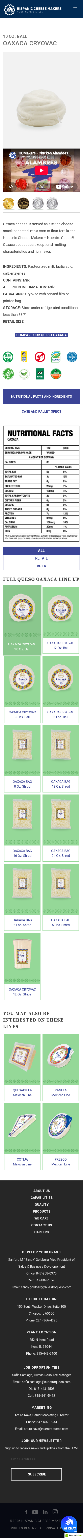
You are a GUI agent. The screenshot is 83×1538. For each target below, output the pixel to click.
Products (41, 1211)
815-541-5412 (45, 1396)
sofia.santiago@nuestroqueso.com (46, 1382)
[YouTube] (35, 1511)
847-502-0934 (46, 1422)
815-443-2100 (46, 1353)
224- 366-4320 (46, 1320)
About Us (41, 1191)
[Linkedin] (45, 1511)
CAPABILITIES (42, 1198)
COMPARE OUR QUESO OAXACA (41, 335)
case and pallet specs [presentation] (41, 411)
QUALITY (42, 1205)
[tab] (41, 396)
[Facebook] (26, 1511)
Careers (41, 1232)
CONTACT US (41, 1225)
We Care (41, 1218)
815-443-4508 (44, 1389)
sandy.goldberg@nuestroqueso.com (46, 1287)
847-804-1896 (45, 1280)
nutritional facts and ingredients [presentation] (41, 396)
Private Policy (59, 1528)
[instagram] (55, 1511)
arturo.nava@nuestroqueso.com (46, 1429)
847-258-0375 (46, 1273)
